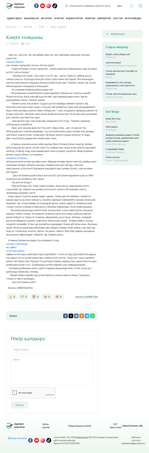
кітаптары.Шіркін (15, 250)
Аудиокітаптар (74, 18)
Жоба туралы (46, 426)
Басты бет (11, 27)
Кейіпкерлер (104, 18)
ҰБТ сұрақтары (115, 426)
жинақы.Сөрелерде (17, 243)
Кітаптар (59, 18)
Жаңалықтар (31, 18)
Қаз (119, 5)
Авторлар (46, 18)
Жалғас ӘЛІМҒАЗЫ (87, 296)
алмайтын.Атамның (17, 158)
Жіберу (19, 405)
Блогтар (118, 18)
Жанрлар (90, 18)
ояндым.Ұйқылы (15, 61)
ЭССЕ (41, 27)
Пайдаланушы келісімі (79, 426)
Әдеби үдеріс (14, 18)
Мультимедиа (133, 18)
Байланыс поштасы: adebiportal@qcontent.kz (131, 440)
